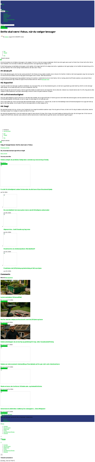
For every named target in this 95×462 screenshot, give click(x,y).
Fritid (5, 18)
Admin (7, 37)
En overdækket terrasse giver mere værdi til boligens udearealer (26, 210)
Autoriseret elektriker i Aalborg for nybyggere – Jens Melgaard (23, 408)
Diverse (6, 21)
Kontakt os (7, 421)
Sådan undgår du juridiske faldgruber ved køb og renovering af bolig (24, 160)
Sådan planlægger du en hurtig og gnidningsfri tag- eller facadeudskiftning (27, 342)
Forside (6, 14)
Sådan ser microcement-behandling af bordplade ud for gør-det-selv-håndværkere (30, 364)
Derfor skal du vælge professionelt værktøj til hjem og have (22, 319)
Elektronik (6, 16)
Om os (5, 420)
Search (3, 26)
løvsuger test (45, 79)
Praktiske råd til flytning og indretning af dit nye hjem (22, 268)
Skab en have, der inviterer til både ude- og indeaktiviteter (21, 386)
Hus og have (7, 15)
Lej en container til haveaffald (11, 297)
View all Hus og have (6, 414)
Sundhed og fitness (9, 19)
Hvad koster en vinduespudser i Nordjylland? (19, 249)
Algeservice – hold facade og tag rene (17, 229)
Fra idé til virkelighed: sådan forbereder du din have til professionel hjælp (26, 189)
